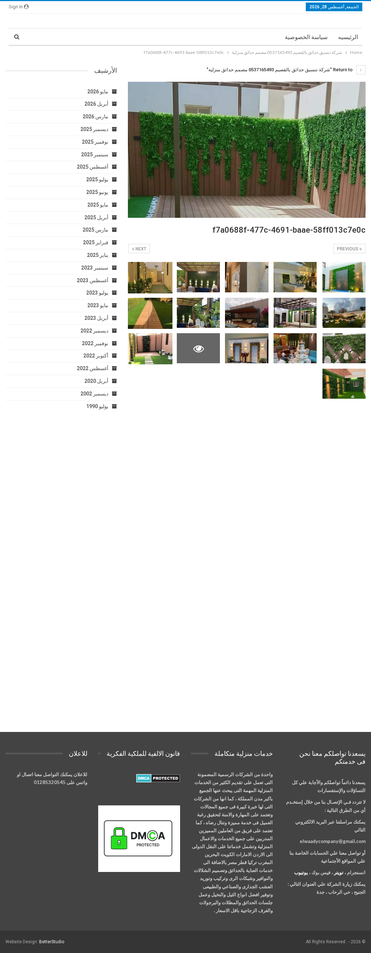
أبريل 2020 (96, 381)
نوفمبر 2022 (95, 343)
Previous (348, 248)
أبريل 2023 (96, 318)
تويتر (338, 872)
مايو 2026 (97, 91)
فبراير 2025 (95, 242)
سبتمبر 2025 (94, 154)
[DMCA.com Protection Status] (158, 779)
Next (140, 248)
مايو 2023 (97, 305)
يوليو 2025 (97, 179)
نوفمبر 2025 (95, 142)
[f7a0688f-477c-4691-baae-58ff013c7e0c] (344, 277)
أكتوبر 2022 (95, 356)
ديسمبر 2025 (94, 129)
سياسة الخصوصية (306, 37)
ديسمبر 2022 (94, 331)
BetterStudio (51, 941)
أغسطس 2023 (92, 280)
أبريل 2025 (96, 217)
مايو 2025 (97, 205)
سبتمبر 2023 (94, 268)
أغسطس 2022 (92, 368)
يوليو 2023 (97, 293)
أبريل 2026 (96, 104)
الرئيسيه (348, 37)
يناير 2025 (97, 255)
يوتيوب (301, 872)
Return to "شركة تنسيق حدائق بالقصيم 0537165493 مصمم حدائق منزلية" (280, 69)
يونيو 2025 (97, 192)
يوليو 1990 (97, 406)
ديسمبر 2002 (94, 394)
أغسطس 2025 (92, 167)
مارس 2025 (95, 230)
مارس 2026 (95, 116)
